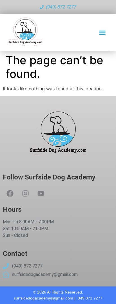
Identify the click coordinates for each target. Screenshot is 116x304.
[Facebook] (10, 193)
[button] (102, 32)
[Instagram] (25, 193)
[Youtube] (41, 193)
